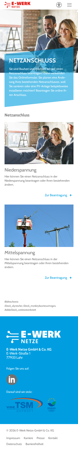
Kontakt (53, 438)
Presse (41, 438)
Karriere (28, 438)
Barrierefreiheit (34, 444)
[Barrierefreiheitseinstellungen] (59, 5)
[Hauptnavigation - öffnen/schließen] (69, 4)
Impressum (13, 438)
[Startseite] (17, 5)
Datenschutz (14, 444)
